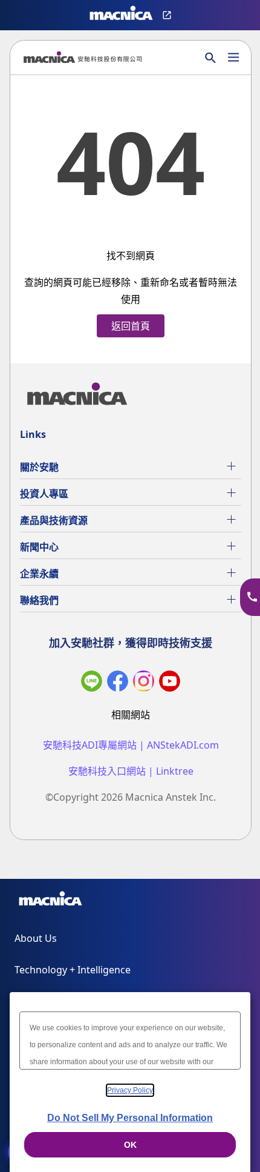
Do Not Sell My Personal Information (130, 1118)
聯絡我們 (39, 600)
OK (130, 1145)
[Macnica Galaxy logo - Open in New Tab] (50, 900)
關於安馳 (39, 467)
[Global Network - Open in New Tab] (168, 15)
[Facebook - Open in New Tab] (117, 683)
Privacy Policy (130, 1090)
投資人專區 (44, 493)
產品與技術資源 (54, 520)
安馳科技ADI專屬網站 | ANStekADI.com (131, 745)
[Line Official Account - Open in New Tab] (91, 683)
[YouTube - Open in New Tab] (169, 683)
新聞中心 (39, 547)
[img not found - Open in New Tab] (143, 683)
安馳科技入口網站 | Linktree (130, 771)
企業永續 (39, 573)
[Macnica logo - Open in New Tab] (121, 15)
